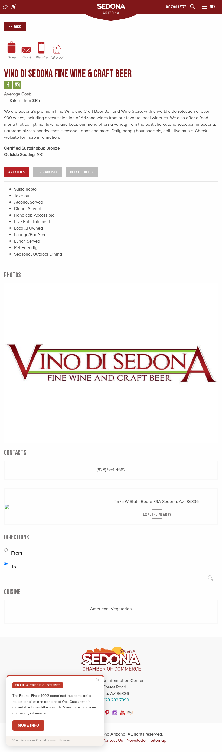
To (13, 566)
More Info (28, 725)
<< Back (15, 26)
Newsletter (136, 740)
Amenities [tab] (16, 172)
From (16, 553)
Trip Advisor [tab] (47, 172)
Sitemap (158, 740)
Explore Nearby (157, 514)
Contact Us (112, 740)
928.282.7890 (116, 700)
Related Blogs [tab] (81, 172)
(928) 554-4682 (111, 469)
